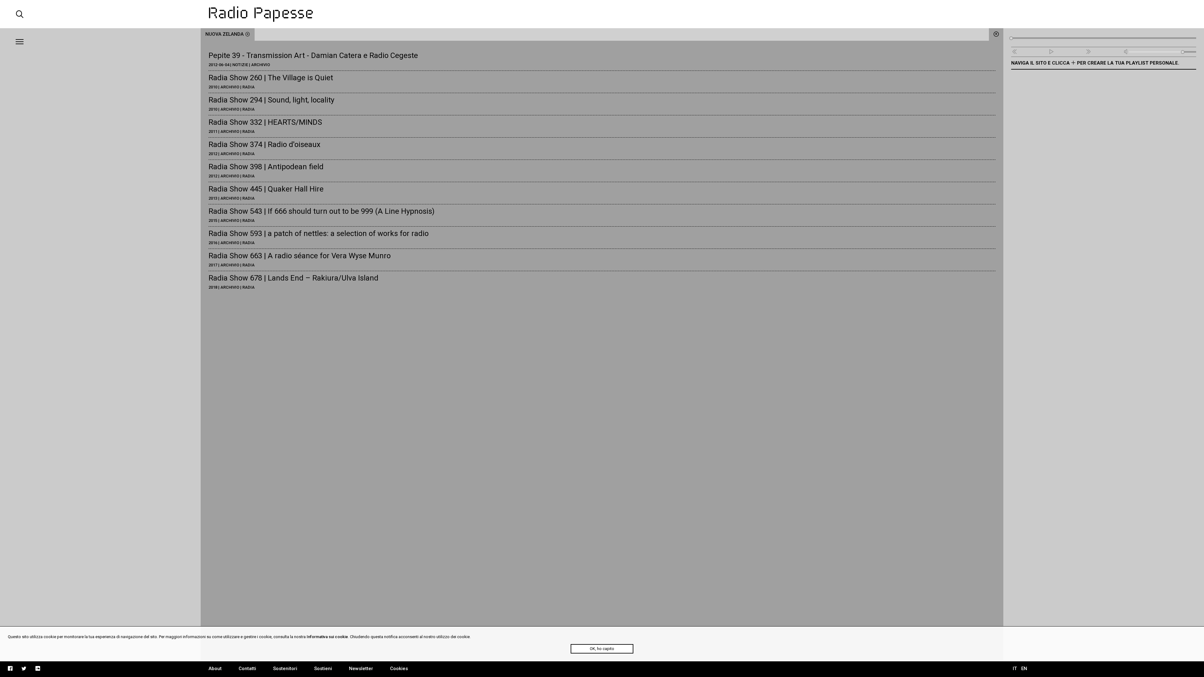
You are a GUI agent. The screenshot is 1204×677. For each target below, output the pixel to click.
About (215, 668)
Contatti (247, 668)
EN (1024, 668)
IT (1015, 668)
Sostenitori (285, 668)
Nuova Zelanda (224, 34)
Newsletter (361, 668)
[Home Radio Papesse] (602, 14)
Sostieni (323, 668)
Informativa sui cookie (327, 636)
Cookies (399, 668)
